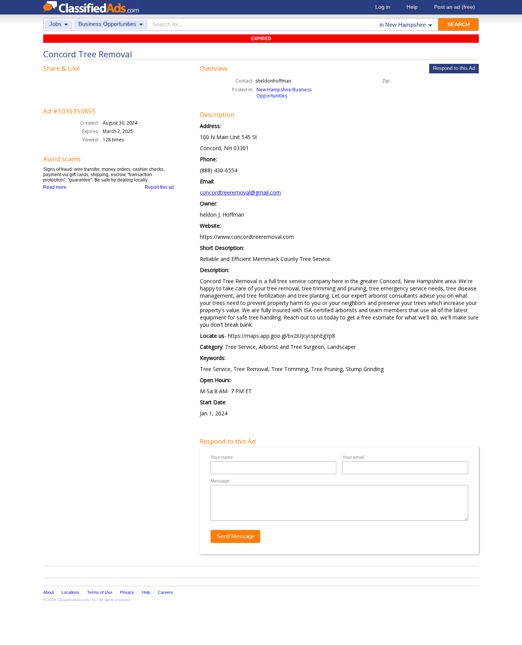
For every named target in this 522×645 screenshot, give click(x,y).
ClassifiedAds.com (73, 600)
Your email (353, 457)
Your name (222, 457)
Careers (165, 592)
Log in (382, 7)
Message (220, 481)
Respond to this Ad (454, 68)
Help (412, 7)
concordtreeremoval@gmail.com (240, 192)
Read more (54, 187)
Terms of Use (99, 592)
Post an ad (454, 7)
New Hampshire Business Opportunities (283, 92)
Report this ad (159, 187)
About (48, 592)
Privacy (127, 592)
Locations (70, 592)
